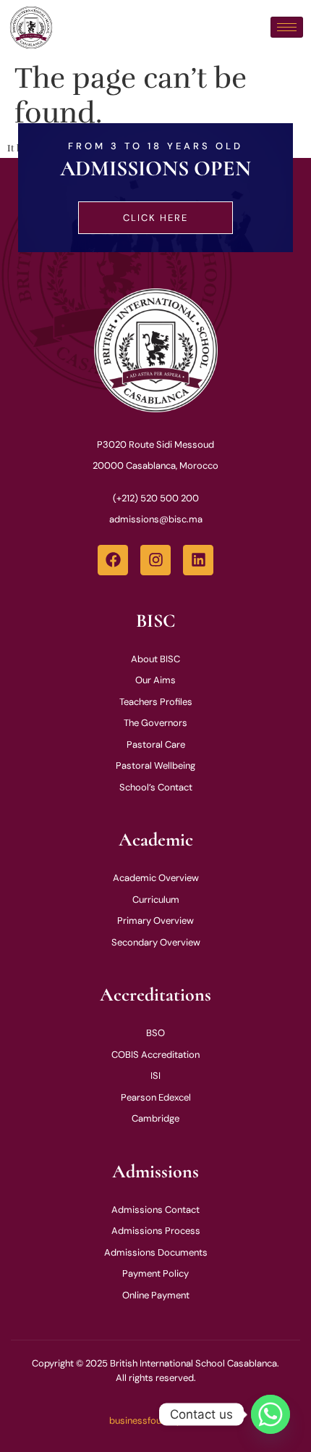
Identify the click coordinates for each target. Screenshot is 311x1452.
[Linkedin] (198, 560)
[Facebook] (113, 560)
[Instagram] (155, 560)
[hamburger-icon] (286, 27)
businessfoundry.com (155, 1420)
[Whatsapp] (270, 1414)
